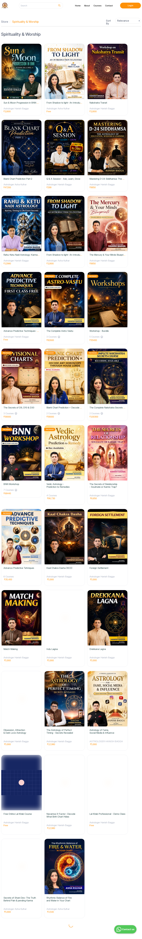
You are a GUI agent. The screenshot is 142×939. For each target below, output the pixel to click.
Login (130, 5)
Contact (109, 5)
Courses (97, 5)
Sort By (108, 22)
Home (78, 5)
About (87, 5)
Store (4, 21)
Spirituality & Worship (25, 21)
